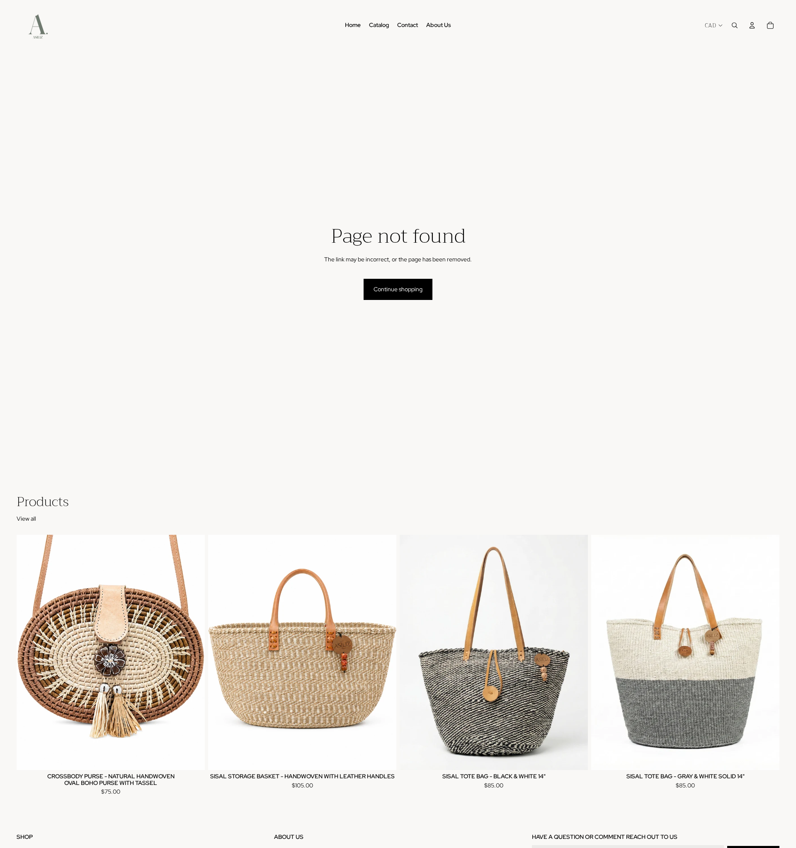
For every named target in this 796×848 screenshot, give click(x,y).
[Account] (752, 25)
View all (26, 518)
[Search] (735, 25)
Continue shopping (398, 289)
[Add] (191, 757)
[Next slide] (192, 652)
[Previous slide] (29, 652)
